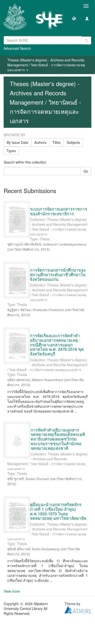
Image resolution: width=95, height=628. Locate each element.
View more (12, 591)
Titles (56, 142)
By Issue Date (17, 142)
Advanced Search (17, 48)
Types (11, 150)
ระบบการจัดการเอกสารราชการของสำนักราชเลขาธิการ (58, 211)
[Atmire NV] (78, 609)
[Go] (86, 40)
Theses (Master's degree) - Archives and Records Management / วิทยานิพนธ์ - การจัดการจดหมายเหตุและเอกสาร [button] (46, 65)
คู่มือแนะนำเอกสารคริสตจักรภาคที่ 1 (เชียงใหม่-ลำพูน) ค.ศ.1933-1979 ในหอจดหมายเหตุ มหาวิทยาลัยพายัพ (58, 511)
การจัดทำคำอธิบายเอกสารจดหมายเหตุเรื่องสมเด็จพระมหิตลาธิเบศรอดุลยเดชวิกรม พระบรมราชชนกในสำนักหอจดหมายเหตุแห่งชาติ (58, 439)
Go (86, 171)
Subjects (73, 142)
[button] (74, 18)
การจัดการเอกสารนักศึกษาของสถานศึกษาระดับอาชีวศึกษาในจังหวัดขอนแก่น (58, 274)
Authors (40, 142)
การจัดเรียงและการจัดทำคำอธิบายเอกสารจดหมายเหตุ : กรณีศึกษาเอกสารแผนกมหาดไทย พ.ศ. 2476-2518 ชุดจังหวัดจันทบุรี (57, 344)
